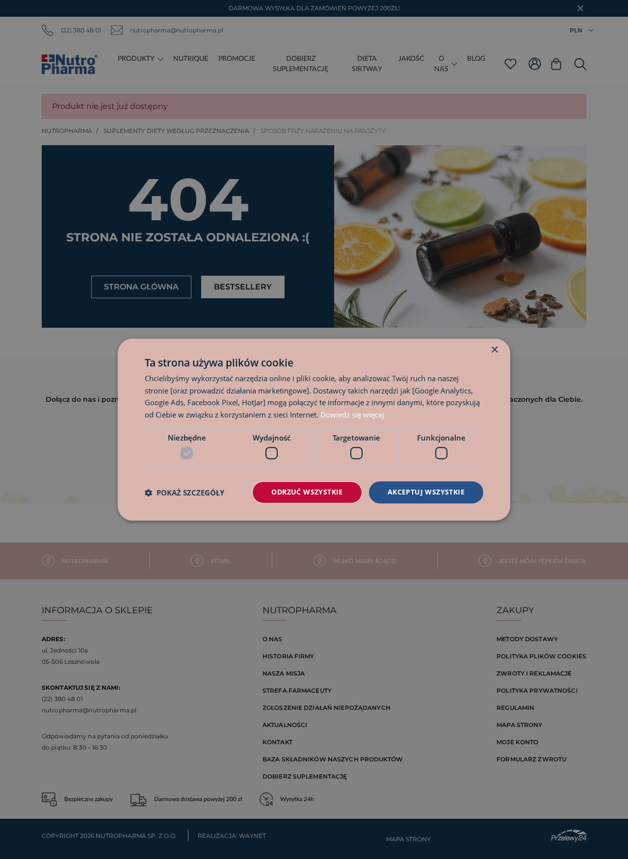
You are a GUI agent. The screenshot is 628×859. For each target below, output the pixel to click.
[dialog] (314, 429)
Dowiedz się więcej (352, 414)
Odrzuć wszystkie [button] (306, 492)
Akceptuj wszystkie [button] (426, 492)
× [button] (494, 350)
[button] (184, 492)
